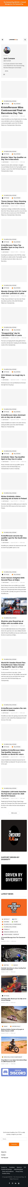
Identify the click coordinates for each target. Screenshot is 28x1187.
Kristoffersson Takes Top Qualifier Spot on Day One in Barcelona (12, 247)
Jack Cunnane (9, 58)
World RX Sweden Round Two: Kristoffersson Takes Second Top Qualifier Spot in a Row (13, 665)
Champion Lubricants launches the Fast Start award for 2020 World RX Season (13, 794)
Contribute (12, 1167)
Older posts (14, 813)
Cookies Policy (6, 1173)
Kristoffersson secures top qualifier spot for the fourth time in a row (14, 538)
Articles (6, 71)
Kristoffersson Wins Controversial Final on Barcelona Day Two (13, 110)
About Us (3, 1152)
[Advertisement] (14, 21)
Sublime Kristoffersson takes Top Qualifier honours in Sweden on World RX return (12, 752)
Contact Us (4, 1167)
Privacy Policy (19, 1171)
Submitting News (18, 1169)
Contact (3, 1155)
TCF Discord (4, 1157)
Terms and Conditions (8, 1171)
